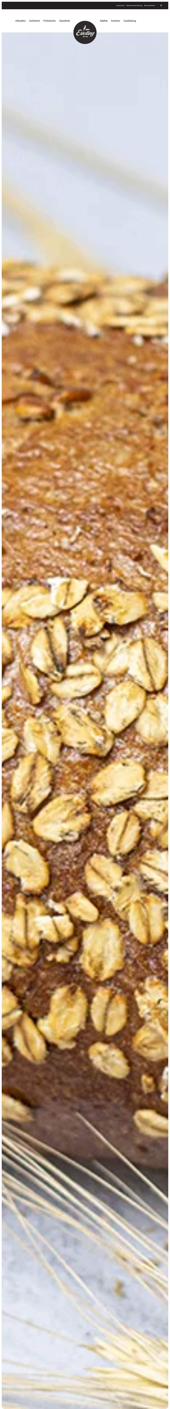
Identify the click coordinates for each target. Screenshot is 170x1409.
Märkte (104, 20)
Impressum (120, 5)
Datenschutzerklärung (134, 5)
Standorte (64, 20)
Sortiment (34, 20)
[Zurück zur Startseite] (85, 32)
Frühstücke (49, 20)
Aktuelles (20, 20)
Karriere (115, 20)
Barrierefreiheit (149, 5)
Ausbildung (130, 20)
